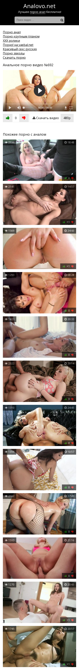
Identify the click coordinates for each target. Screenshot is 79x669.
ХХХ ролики (11, 40)
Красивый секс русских (20, 49)
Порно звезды (14, 53)
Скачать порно (14, 57)
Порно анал (12, 32)
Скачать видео (53, 118)
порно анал (37, 12)
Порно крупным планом (21, 36)
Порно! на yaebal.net (18, 45)
